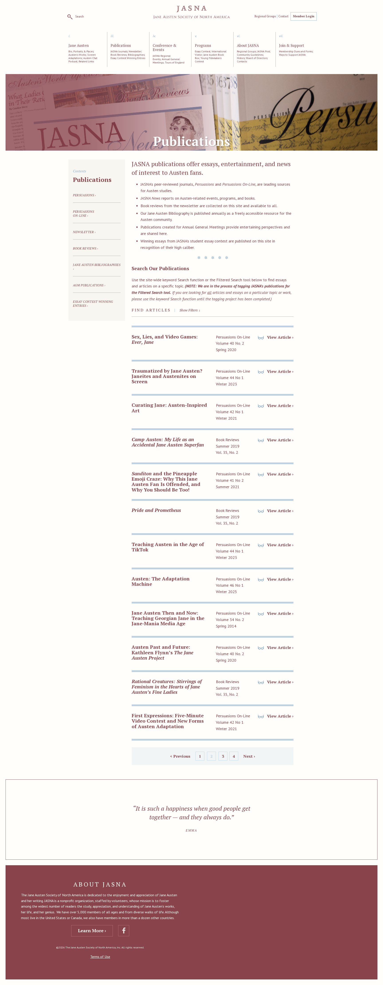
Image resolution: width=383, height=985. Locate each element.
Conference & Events (164, 47)
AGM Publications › (89, 285)
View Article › (279, 337)
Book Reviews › (85, 248)
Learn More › (92, 931)
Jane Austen (78, 45)
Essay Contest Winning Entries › (93, 303)
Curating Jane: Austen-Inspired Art (169, 407)
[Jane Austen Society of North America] (192, 12)
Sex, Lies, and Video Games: (165, 339)
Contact (283, 16)
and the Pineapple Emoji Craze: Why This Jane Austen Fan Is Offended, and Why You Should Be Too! (166, 481)
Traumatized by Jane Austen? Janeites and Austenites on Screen (167, 376)
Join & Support (291, 45)
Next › (249, 756)
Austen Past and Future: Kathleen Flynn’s (162, 652)
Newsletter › (84, 232)
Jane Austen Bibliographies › (97, 267)
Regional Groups (265, 16)
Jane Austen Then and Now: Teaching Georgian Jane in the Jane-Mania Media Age (168, 618)
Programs (203, 45)
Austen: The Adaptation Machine (161, 581)
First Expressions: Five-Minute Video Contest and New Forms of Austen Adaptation (168, 720)
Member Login (303, 16)
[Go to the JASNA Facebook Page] (123, 930)
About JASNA (248, 45)
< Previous (180, 756)
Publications (121, 45)
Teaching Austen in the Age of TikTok (168, 547)
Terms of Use (100, 956)
